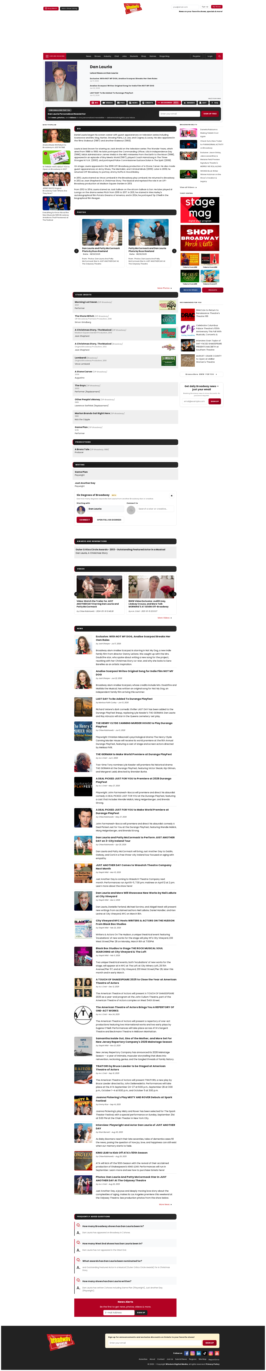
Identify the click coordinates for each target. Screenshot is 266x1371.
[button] (219, 56)
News (88, 56)
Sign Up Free (210, 113)
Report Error (214, 1359)
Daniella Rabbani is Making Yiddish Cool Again (209, 133)
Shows (97, 56)
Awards (191, 103)
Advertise (143, 1359)
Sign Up (141, 1312)
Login (210, 56)
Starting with (83, 503)
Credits (149, 103)
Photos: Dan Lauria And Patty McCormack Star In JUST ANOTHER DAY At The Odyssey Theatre (100, 261)
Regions (192, 1359)
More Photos (164, 288)
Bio (96, 103)
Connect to (132, 503)
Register (196, 56)
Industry (107, 56)
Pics (122, 103)
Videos (109, 103)
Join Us (170, 1359)
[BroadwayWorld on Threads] (210, 1353)
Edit (204, 103)
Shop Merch (52, 8)
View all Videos (187, 187)
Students (134, 56)
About (152, 1359)
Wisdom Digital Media (177, 1364)
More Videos (164, 617)
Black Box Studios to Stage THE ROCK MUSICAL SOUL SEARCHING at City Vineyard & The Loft (129, 950)
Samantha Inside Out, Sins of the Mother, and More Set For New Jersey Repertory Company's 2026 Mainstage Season (134, 1040)
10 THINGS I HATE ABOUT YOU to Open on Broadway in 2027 (56, 161)
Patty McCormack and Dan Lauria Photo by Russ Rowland (147, 251)
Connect (84, 519)
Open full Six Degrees (109, 519)
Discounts (213, 290)
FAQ (216, 103)
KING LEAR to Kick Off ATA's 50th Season (122, 1152)
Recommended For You (191, 302)
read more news (214, 98)
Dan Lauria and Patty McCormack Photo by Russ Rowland (101, 251)
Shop (143, 56)
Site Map (202, 1359)
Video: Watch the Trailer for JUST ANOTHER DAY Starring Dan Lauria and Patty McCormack (98, 604)
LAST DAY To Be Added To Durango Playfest (111, 93)
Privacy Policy (212, 1364)
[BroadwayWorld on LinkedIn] (198, 1353)
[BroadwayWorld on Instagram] (192, 1353)
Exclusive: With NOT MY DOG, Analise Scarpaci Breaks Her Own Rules (123, 78)
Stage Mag (164, 56)
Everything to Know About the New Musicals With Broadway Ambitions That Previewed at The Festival (56, 209)
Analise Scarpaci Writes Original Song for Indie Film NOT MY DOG (122, 86)
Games (152, 56)
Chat (116, 56)
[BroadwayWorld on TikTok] (204, 1353)
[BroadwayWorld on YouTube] (216, 1353)
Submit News (181, 1359)
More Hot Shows (190, 290)
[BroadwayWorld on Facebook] (186, 1353)
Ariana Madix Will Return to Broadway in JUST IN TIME (54, 139)
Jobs (124, 56)
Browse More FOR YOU (200, 374)
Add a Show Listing (69, 8)
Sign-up (205, 7)
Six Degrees (169, 102)
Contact (160, 1359)
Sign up (215, 401)
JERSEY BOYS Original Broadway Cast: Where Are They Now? (55, 184)
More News (164, 1204)
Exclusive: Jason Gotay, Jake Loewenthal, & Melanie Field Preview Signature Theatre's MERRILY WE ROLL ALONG (210, 159)
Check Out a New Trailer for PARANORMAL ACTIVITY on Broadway (211, 144)
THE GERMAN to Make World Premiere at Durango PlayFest (134, 754)
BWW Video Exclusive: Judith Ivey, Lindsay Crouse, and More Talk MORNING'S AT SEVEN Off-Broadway (148, 604)
